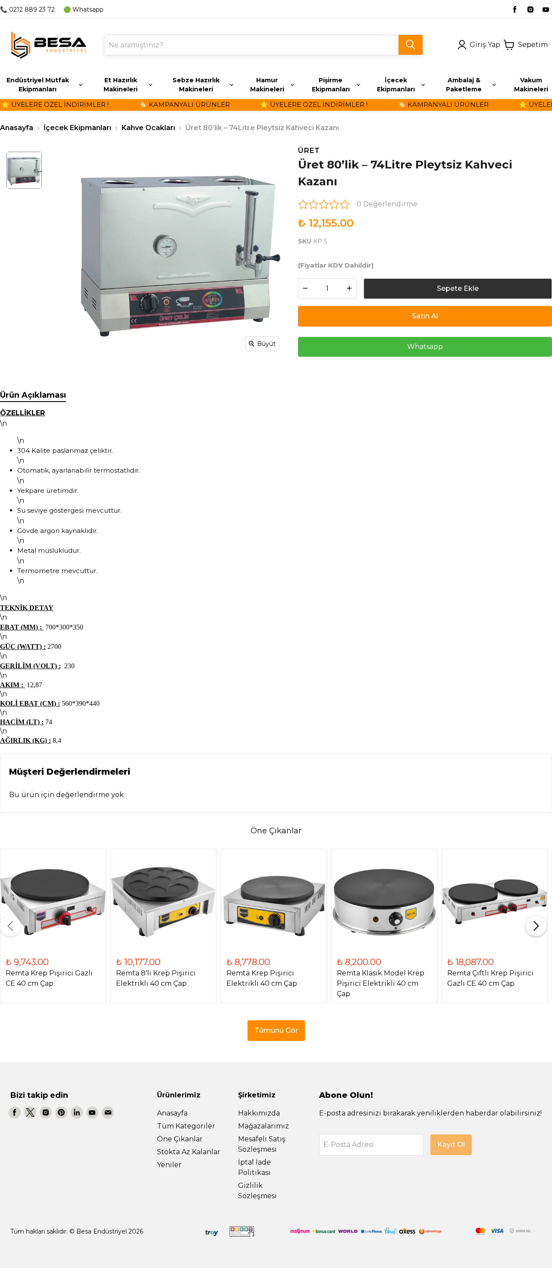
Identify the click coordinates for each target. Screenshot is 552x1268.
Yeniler (169, 1165)
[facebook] (515, 9)
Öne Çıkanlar (180, 1139)
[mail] (108, 1112)
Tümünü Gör (276, 1030)
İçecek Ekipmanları (77, 128)
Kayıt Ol (451, 1144)
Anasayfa (16, 128)
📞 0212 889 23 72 (27, 9)
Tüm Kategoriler (186, 1126)
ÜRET (309, 150)
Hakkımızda (259, 1113)
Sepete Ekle (458, 288)
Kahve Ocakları (148, 128)
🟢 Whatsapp (83, 9)
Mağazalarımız (263, 1126)
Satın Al (425, 316)
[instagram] (530, 9)
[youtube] (546, 9)
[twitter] (30, 1112)
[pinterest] (61, 1112)
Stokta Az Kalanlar (188, 1152)
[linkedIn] (77, 1112)
